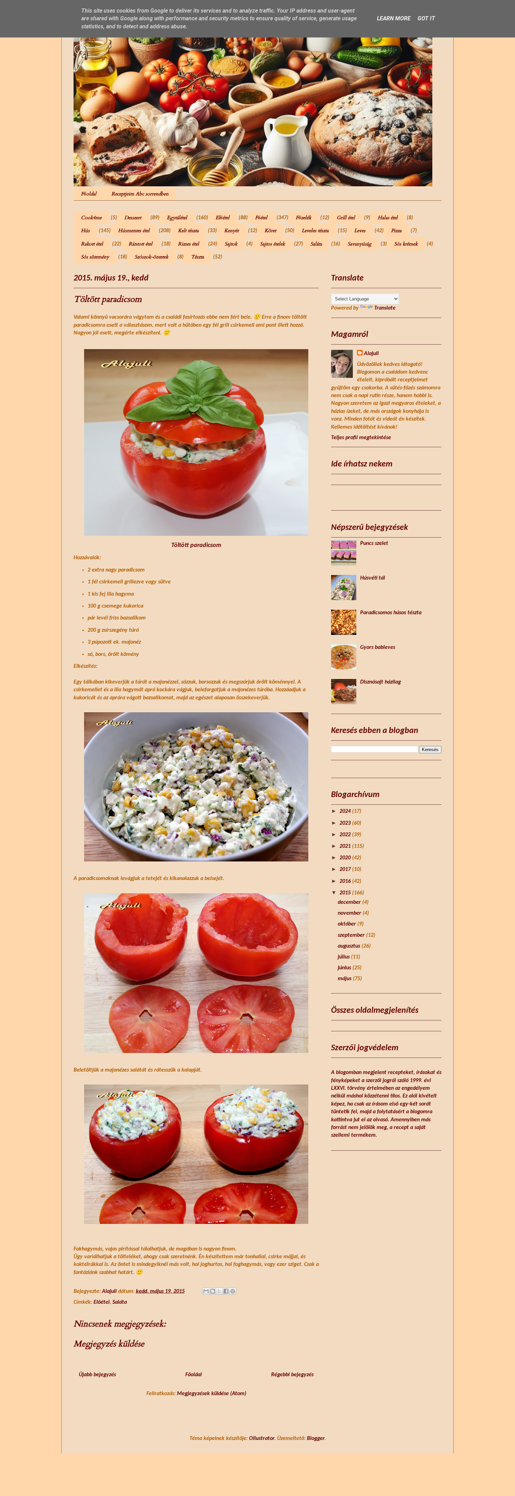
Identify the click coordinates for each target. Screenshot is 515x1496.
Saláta (316, 244)
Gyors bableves (377, 647)
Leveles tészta (315, 230)
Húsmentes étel (134, 230)
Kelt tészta (188, 230)
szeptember (352, 935)
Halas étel (388, 217)
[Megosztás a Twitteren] (219, 1291)
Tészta (197, 257)
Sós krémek (406, 244)
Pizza (396, 230)
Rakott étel (92, 244)
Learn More (394, 18)
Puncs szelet (374, 543)
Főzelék (303, 217)
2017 (345, 869)
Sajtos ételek (272, 244)
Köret (270, 230)
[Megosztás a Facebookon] (225, 1291)
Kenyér (231, 230)
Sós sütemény (95, 257)
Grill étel (346, 217)
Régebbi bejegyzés (292, 1375)
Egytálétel (177, 217)
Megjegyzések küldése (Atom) (211, 1394)
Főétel (261, 217)
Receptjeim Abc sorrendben (140, 194)
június (345, 968)
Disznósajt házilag (380, 682)
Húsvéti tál (372, 578)
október (347, 924)
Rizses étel (188, 244)
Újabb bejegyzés (97, 1375)
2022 (345, 835)
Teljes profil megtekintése (361, 438)
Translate (385, 308)
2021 (345, 846)
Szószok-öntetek (151, 257)
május (345, 979)
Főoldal (88, 194)
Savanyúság (359, 244)
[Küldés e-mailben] (206, 1291)
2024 (345, 811)
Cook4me (91, 217)
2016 (345, 881)
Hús (85, 230)
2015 (345, 893)
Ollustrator (261, 1438)
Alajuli (371, 353)
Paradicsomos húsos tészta (390, 613)
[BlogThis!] (212, 1291)
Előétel (222, 217)
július (344, 957)
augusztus (350, 946)
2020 (345, 858)
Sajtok (231, 244)
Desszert (132, 217)
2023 (345, 823)
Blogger (315, 1438)
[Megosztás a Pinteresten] (232, 1291)
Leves (359, 230)
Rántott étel (140, 244)
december (350, 902)
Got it (426, 18)
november (350, 913)
